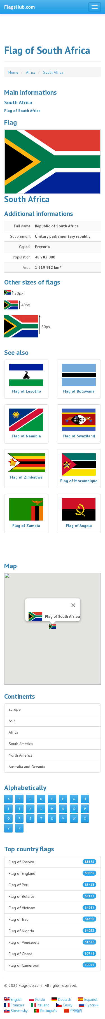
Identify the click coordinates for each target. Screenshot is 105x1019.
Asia (12, 720)
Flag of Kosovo (51, 861)
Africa (13, 732)
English (17, 999)
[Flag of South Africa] (52, 161)
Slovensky (19, 1010)
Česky (67, 1005)
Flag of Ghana (51, 953)
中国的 (75, 1010)
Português (48, 1010)
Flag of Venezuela (51, 942)
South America (21, 743)
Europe (15, 709)
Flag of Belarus (51, 896)
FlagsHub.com (19, 7)
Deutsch (64, 999)
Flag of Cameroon (51, 965)
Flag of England (51, 873)
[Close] (73, 605)
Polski (40, 999)
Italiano (43, 1005)
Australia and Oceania (27, 766)
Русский (91, 1005)
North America (20, 755)
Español (90, 999)
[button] (52, 626)
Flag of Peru (51, 884)
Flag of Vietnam (51, 907)
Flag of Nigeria (51, 930)
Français (17, 1005)
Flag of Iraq (51, 919)
